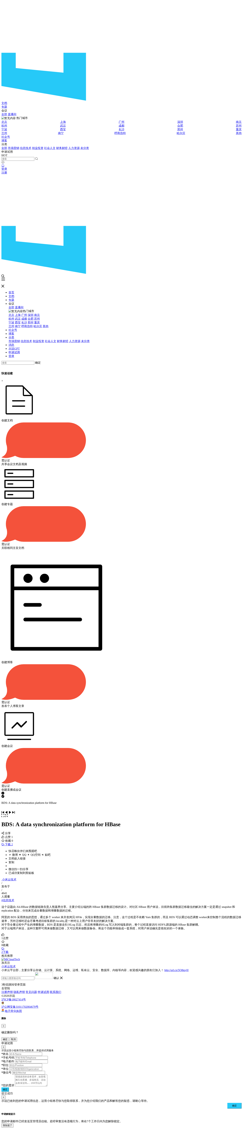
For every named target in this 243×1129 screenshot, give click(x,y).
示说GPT (14, 348)
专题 (4, 106)
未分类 (84, 148)
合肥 (180, 125)
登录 (4, 168)
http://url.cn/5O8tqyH (176, 970)
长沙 (121, 129)
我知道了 (7, 1125)
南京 (239, 121)
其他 (239, 133)
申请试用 (14, 352)
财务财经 (62, 148)
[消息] (2, 165)
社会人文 (50, 148)
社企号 (5, 136)
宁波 (4, 129)
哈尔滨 (181, 133)
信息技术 (25, 148)
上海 (63, 121)
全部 (4, 114)
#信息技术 (7, 900)
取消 (13, 1039)
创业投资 (37, 148)
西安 (63, 129)
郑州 (180, 129)
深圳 (180, 121)
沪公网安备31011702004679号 (19, 1006)
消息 (11, 344)
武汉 (63, 125)
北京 (4, 121)
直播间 (12, 114)
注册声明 (7, 992)
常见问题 (31, 992)
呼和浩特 (120, 133)
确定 (38, 362)
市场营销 (13, 148)
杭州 (4, 125)
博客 (4, 140)
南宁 (61, 133)
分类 (11, 337)
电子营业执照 (13, 1010)
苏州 (239, 125)
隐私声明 (19, 992)
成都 (121, 125)
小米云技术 (9, 879)
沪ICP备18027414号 (13, 999)
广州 (121, 121)
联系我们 (55, 992)
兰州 (4, 133)
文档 (4, 103)
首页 (11, 292)
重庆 (239, 129)
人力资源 (74, 148)
